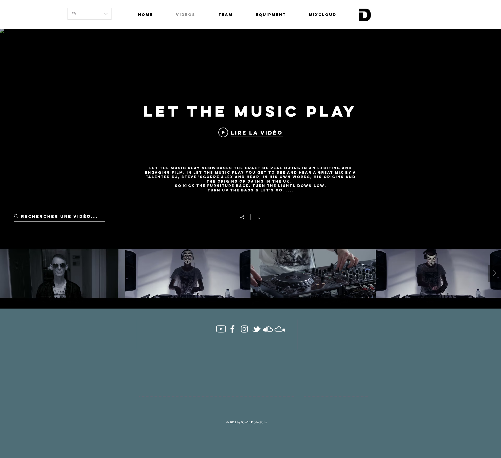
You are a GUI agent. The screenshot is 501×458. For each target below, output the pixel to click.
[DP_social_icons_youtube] (221, 329)
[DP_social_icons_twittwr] (256, 329)
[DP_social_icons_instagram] (244, 329)
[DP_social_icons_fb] (233, 329)
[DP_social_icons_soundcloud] (268, 329)
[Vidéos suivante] (494, 273)
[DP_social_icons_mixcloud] (280, 329)
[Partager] (244, 217)
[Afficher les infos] (256, 217)
